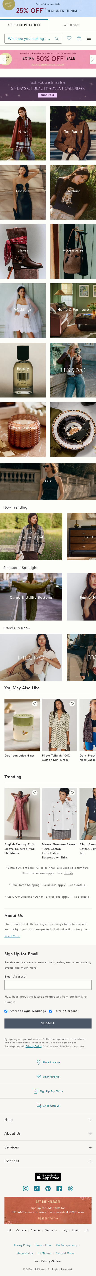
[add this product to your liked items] (35, 704)
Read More (12, 936)
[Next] (92, 59)
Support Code (65, 1253)
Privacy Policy (34, 1046)
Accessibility (25, 1253)
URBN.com (44, 1253)
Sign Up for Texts (51, 1091)
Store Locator (51, 1062)
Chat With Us (51, 1105)
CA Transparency (66, 1245)
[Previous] (4, 59)
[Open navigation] (89, 38)
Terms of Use (43, 1245)
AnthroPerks (51, 1076)
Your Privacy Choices (48, 1261)
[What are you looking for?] (57, 38)
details (68, 873)
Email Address (14, 976)
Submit (48, 1023)
